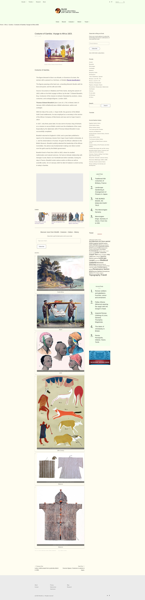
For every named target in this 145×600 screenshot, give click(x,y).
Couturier (95, 248)
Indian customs (96, 256)
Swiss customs (99, 273)
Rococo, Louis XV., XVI (94, 80)
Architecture (93, 241)
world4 (40, 36)
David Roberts (96, 249)
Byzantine (91, 64)
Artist (91, 243)
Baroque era (97, 245)
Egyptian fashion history (95, 123)
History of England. (102, 254)
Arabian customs (98, 239)
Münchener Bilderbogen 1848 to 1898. (98, 159)
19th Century (43, 550)
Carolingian (92, 68)
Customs (91, 249)
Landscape (102, 258)
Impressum (53, 589)
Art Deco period (104, 241)
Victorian (91, 91)
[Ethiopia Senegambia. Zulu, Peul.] (59, 216)
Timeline (31, 1)
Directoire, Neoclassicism (95, 82)
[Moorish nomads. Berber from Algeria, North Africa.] (76, 216)
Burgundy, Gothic (93, 72)
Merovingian (92, 66)
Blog (68, 585)
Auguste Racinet (98, 243)
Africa (6, 24)
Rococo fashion (97, 271)
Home (57, 22)
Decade (23, 1)
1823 (40, 550)
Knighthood (95, 258)
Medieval (91, 70)
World (79, 22)
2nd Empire (92, 89)
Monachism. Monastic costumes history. (98, 157)
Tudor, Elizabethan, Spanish (95, 76)
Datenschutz (53, 587)
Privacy (52, 585)
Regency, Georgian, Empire (95, 84)
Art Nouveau (92, 95)
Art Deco (91, 97)
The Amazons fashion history (96, 139)
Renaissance (92, 74)
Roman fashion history (94, 137)
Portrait (100, 267)
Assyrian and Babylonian (95, 131)
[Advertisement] (59, 187)
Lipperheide (97, 260)
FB (112, 2)
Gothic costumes (100, 252)
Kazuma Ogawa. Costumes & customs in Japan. (74, 568)
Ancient (91, 62)
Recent (64, 22)
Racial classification (73, 80)
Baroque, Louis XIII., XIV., (95, 78)
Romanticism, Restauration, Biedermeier (98, 86)
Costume (71, 22)
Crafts (99, 248)
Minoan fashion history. (94, 127)
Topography (94, 275)
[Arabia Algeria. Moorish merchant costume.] (42, 216)
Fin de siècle (92, 93)
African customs (64, 550)
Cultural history (104, 248)
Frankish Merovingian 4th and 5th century (99, 148)
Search (91, 103)
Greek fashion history (94, 125)
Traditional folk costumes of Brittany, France (100, 181)
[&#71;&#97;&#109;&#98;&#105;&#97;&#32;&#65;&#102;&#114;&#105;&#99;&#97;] (59, 62)
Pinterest (110, 2)
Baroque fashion (105, 245)
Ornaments (91, 265)
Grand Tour (93, 254)
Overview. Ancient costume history (97, 161)
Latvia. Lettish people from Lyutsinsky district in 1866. (46, 568)
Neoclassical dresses (101, 264)
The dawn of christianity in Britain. (100, 329)
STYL (94, 273)
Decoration (103, 249)
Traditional (54, 550)
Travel (86, 22)
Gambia (11, 24)
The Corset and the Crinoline (96, 129)
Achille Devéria (92, 239)
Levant (91, 260)
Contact (36, 587)
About (44, 1)
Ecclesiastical (93, 251)
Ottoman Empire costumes (100, 265)
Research (38, 1)
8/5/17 (36, 36)
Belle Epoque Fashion (93, 246)
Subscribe (41, 246)
